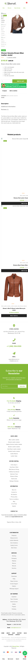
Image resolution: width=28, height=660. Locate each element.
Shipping (14, 401)
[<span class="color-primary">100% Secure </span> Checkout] (14, 424)
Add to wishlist (13, 90)
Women (9, 8)
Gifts (24, 8)
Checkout (14, 427)
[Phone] (14, 340)
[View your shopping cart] (25, 3)
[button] (23, 16)
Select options (14, 315)
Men (4, 8)
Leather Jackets (14, 306)
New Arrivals (17, 8)
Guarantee (14, 418)
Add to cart (20, 81)
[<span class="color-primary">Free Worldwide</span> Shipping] (14, 398)
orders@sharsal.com (16, 627)
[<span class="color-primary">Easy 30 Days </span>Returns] (14, 406)
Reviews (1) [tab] (5, 109)
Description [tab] (5, 104)
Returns (14, 409)
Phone (14, 343)
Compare (4, 90)
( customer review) (11, 57)
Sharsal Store (15, 646)
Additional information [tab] (8, 107)
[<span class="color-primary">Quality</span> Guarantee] (14, 415)
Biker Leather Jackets (12, 95)
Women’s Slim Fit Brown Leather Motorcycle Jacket (14, 309)
